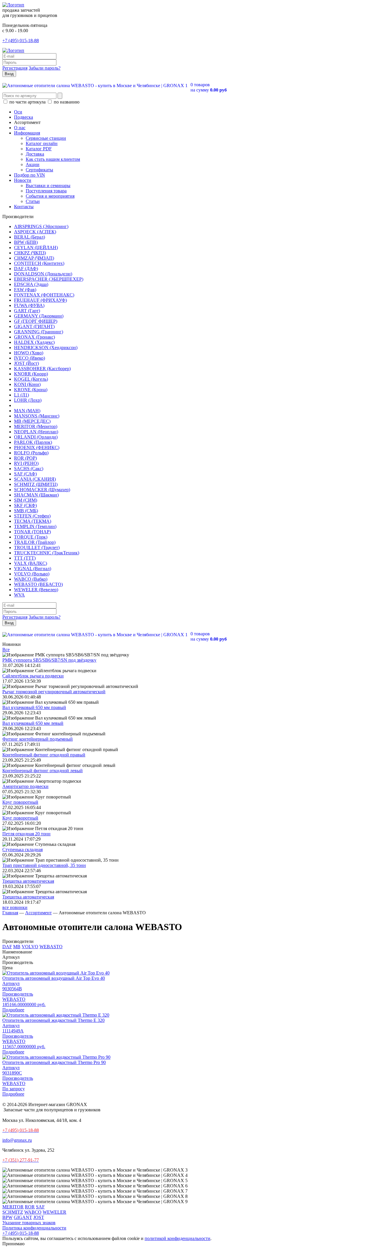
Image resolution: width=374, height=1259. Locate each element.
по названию (66, 101)
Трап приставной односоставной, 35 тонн (44, 865)
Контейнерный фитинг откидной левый (42, 770)
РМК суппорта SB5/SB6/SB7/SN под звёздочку (49, 660)
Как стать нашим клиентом (53, 159)
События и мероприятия (50, 196)
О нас (19, 127)
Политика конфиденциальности (34, 1227)
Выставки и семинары (48, 185)
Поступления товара (46, 190)
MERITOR (13, 1206)
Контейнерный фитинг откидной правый (43, 754)
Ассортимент (38, 912)
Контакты (24, 206)
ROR (30, 1206)
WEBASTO (51, 946)
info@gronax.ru (17, 1140)
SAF (40, 1206)
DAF (7, 946)
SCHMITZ (12, 1212)
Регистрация (14, 67)
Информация (27, 132)
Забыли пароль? (44, 67)
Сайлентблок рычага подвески (33, 675)
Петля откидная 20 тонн (26, 833)
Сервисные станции (46, 138)
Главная (10, 912)
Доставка (35, 153)
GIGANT (23, 1217)
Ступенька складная (22, 849)
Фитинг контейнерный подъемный (37, 739)
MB (16, 946)
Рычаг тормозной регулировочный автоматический (53, 691)
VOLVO (30, 946)
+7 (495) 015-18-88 (20, 40)
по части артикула (27, 101)
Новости (22, 180)
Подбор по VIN (29, 175)
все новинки (14, 907)
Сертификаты (39, 169)
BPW (7, 1217)
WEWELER (54, 1212)
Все (6, 649)
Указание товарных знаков (29, 1222)
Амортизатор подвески (25, 786)
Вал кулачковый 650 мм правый (34, 707)
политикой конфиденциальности (177, 1238)
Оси (18, 111)
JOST (38, 1217)
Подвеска (23, 117)
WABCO (32, 1212)
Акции (32, 164)
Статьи (33, 201)
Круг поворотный (20, 802)
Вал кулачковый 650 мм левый (32, 723)
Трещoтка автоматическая (28, 881)
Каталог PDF (39, 148)
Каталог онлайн (42, 143)
